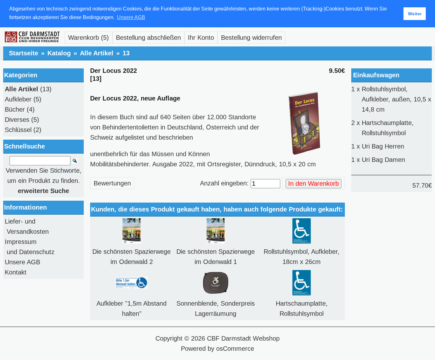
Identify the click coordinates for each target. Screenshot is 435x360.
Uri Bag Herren (383, 146)
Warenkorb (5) (88, 37)
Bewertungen (112, 183)
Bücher (15, 109)
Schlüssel (18, 129)
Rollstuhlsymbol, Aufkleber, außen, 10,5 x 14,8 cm (396, 99)
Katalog (59, 53)
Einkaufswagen (376, 75)
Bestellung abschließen (148, 37)
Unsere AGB (22, 262)
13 (126, 53)
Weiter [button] (415, 13)
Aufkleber (18, 99)
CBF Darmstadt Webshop (243, 338)
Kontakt (15, 272)
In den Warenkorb (313, 183)
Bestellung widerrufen (251, 37)
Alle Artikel (96, 53)
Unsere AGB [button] (131, 17)
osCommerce (235, 348)
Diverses (17, 119)
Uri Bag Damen (383, 159)
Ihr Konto (201, 37)
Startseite (23, 53)
